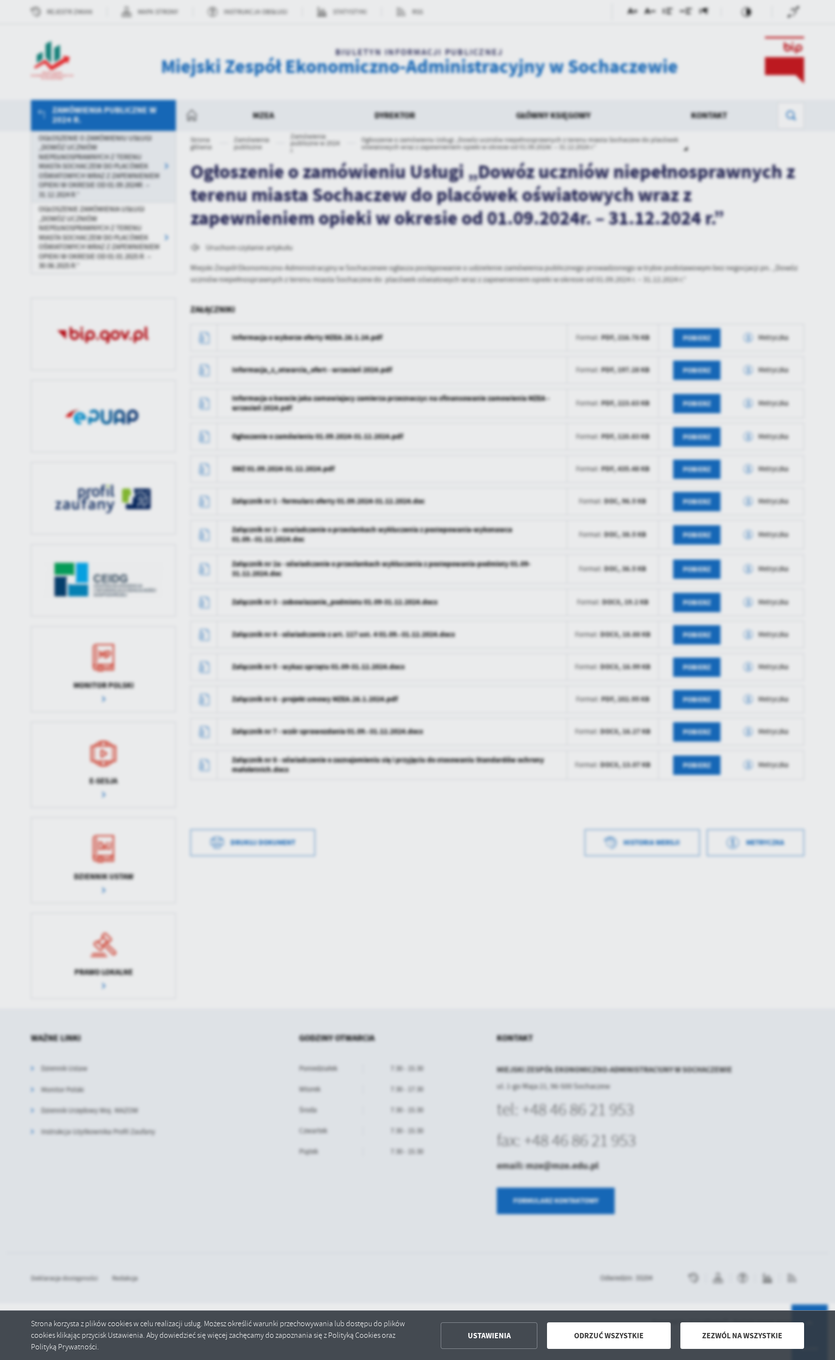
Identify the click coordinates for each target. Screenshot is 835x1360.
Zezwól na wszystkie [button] (742, 1336)
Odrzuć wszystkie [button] (609, 1336)
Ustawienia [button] (489, 1336)
